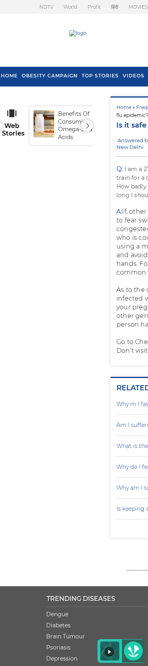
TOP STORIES (100, 76)
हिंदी (114, 7)
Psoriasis (58, 647)
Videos (133, 76)
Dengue (57, 614)
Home (123, 107)
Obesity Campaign (50, 76)
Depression (61, 658)
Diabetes (58, 625)
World (70, 7)
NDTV (46, 7)
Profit (94, 7)
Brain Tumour (65, 636)
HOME (9, 76)
